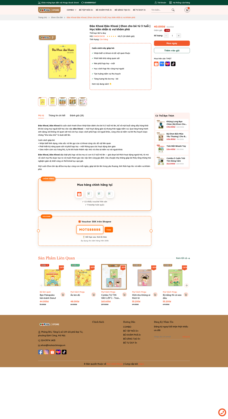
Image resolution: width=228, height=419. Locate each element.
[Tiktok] (64, 352)
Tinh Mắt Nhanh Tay (176, 146)
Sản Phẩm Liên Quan (56, 257)
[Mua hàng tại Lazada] (167, 63)
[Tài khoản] (160, 2)
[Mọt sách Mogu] (49, 10)
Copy (108, 230)
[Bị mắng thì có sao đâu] (175, 277)
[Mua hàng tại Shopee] (156, 63)
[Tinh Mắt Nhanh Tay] (161, 149)
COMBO (70, 10)
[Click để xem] (62, 59)
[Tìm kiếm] (173, 10)
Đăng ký (186, 336)
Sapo (141, 364)
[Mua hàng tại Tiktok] (173, 63)
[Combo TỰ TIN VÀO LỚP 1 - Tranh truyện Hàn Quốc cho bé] (114, 277)
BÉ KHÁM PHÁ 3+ (104, 10)
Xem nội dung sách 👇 (102, 84)
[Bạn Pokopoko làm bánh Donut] (52, 277)
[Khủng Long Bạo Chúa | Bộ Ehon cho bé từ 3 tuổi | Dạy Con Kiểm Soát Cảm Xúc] (161, 124)
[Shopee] (52, 352)
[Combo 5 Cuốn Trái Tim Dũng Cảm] (161, 161)
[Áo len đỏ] (83, 277)
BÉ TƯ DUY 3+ (139, 10)
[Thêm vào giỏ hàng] (63, 294)
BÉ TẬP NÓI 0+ (86, 10)
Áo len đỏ (75, 295)
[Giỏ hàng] (187, 10)
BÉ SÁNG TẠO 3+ (122, 10)
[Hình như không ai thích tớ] (145, 277)
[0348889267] (88, 2)
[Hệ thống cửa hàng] (179, 2)
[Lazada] (58, 352)
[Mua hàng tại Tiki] (162, 63)
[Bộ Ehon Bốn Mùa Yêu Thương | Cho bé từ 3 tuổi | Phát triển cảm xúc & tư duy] (161, 136)
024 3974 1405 (48, 340)
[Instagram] (46, 352)
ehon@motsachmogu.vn (53, 345)
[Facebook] (40, 352)
